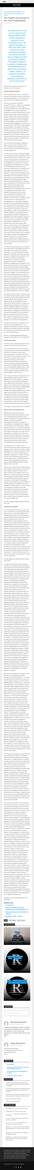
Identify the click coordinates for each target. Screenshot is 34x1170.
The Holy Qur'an (17, 958)
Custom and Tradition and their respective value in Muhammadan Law (18, 1067)
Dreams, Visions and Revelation (15, 956)
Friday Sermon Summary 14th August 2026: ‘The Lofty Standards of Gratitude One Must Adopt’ (18, 1095)
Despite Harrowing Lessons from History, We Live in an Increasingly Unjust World (17, 1138)
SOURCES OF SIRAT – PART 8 (14, 916)
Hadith (6, 15)
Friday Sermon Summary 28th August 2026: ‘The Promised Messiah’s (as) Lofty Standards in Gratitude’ (17, 1084)
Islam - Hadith (12, 920)
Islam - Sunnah (21, 920)
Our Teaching (10, 905)
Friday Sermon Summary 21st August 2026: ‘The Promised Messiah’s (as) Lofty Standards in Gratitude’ (18, 1090)
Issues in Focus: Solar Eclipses (13, 1098)
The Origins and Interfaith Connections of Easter (16, 1123)
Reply (5, 1036)
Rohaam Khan (9, 1111)
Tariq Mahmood (10, 1108)
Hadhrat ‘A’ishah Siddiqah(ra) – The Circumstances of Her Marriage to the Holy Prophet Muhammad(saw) (17, 988)
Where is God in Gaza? (21, 1108)
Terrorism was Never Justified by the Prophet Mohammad (17, 936)
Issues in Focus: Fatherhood (13, 1101)
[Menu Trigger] (1, 1)
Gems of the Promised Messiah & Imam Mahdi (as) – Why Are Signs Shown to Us (18, 1128)
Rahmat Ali (9, 1127)
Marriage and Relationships (19, 980)
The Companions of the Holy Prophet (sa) (17, 983)
